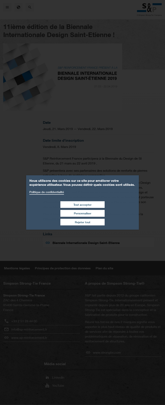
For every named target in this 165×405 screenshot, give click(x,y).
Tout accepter (82, 204)
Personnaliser (82, 213)
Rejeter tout (82, 222)
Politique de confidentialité (46, 192)
